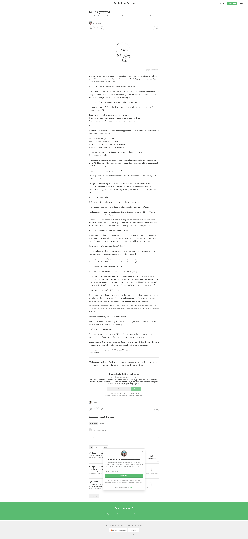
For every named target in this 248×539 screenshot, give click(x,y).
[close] (142, 451)
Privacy (123, 525)
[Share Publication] (224, 3)
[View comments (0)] (97, 28)
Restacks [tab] (101, 423)
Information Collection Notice (123, 482)
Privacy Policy (139, 482)
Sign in (242, 3)
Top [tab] (91, 447)
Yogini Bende (97, 22)
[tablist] (97, 423)
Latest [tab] (96, 447)
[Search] (220, 3)
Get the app (133, 530)
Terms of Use (133, 480)
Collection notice (136, 525)
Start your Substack (119, 530)
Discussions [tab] (103, 447)
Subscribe (232, 3)
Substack (114, 535)
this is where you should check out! (129, 365)
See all (92, 496)
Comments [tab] (93, 423)
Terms (128, 525)
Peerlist (112, 362)
